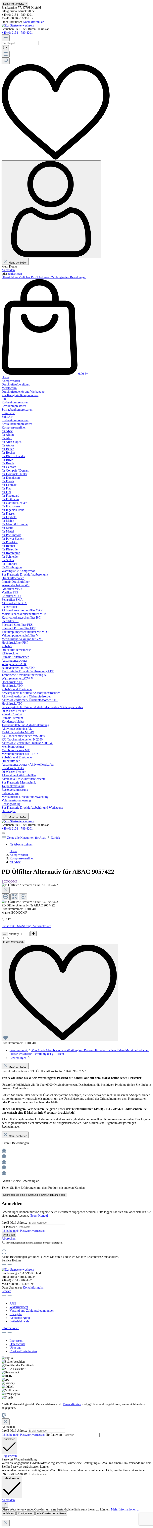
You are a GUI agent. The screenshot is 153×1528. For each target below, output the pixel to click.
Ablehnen (8, 1513)
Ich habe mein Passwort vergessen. (23, 1230)
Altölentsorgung (20, 1317)
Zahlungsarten (60, 277)
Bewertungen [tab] (18, 1057)
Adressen (45, 277)
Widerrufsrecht (19, 1307)
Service (6, 1291)
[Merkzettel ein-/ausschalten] (60, 992)
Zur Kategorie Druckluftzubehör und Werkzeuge (32, 807)
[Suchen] (5, 48)
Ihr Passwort (10, 1226)
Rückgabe (16, 1314)
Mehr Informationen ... (125, 1509)
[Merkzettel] (56, 158)
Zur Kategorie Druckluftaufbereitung (25, 574)
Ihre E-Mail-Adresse (15, 1222)
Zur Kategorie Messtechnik (19, 782)
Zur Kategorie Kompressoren (20, 395)
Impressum (16, 1340)
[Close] (6, 890)
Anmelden (8, 270)
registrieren (15, 273)
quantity (14, 934)
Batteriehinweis (19, 1321)
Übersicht (8, 277)
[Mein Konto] (51, 209)
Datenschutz (17, 1344)
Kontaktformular (33, 22)
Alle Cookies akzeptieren (51, 1513)
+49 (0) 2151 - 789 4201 (17, 32)
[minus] (5, 934)
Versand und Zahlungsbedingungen (32, 1310)
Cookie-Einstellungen (23, 1351)
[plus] (33, 933)
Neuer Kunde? (39, 1215)
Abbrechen (9, 1238)
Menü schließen (18, 262)
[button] (8, 1500)
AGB (13, 1303)
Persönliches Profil (27, 277)
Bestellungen (78, 277)
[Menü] (6, 37)
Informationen (10, 1328)
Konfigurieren (25, 1513)
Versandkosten (72, 1404)
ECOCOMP (9, 881)
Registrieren (9, 1455)
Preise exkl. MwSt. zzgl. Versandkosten (26, 926)
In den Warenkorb (13, 942)
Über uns (15, 1347)
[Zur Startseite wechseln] (18, 25)
